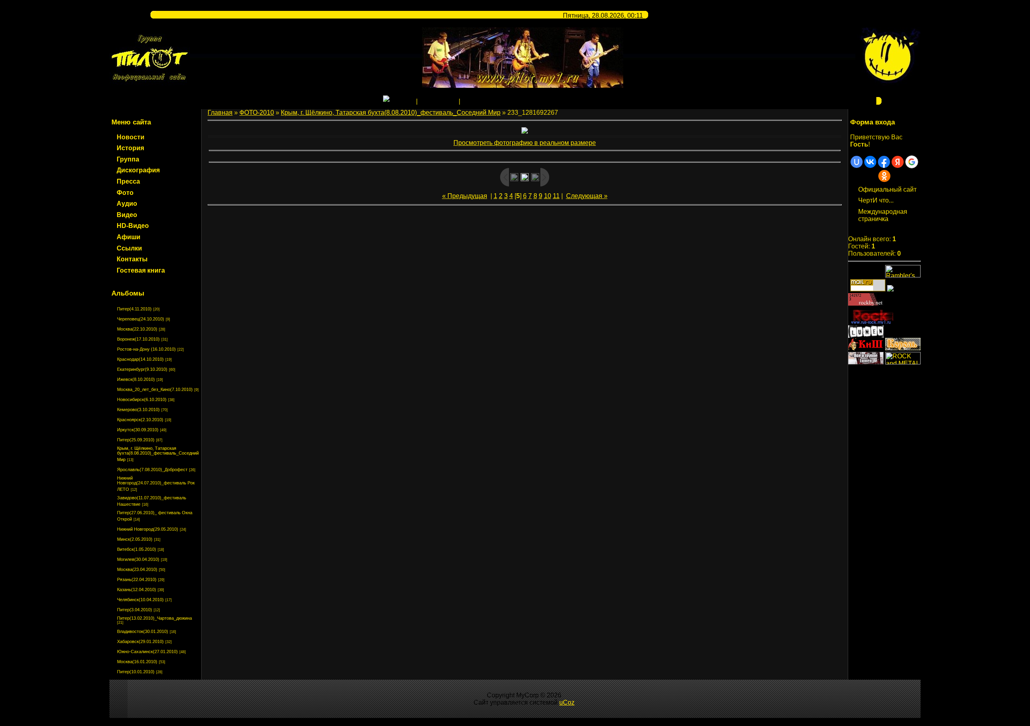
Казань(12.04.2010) (136, 589)
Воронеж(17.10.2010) (138, 339)
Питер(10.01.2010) (135, 671)
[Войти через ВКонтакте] (870, 162)
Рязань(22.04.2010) (137, 579)
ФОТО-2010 (256, 112)
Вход (469, 101)
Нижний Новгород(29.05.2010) (147, 529)
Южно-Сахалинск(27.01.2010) (147, 651)
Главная (401, 101)
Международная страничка (882, 215)
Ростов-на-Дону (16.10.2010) (146, 349)
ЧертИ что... (876, 200)
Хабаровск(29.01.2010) (140, 641)
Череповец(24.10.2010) (140, 318)
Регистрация (438, 101)
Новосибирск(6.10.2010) (142, 399)
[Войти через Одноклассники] (884, 176)
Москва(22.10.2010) (137, 329)
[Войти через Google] (911, 161)
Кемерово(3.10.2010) (138, 409)
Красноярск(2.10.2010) (140, 419)
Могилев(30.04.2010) (138, 559)
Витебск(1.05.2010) (136, 549)
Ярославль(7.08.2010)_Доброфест (152, 469)
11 (556, 195)
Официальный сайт (887, 189)
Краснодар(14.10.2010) (140, 359)
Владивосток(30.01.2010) (142, 631)
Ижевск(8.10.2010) (136, 379)
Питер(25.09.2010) (135, 439)
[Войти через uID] (857, 162)
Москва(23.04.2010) (137, 569)
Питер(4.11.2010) (134, 308)
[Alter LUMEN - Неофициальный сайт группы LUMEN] (866, 335)
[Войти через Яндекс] (898, 162)
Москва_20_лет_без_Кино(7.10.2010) (155, 389)
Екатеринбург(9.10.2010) (142, 369)
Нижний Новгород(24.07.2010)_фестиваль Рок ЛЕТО (156, 484)
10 (547, 195)
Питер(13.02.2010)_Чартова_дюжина (154, 618)
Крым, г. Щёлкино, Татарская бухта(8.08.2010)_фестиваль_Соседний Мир (158, 454)
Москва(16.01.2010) (137, 661)
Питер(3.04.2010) (134, 609)
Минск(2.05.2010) (134, 539)
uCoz (567, 702)
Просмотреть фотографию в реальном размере (524, 142)
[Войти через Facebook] (884, 162)
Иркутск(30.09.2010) (138, 429)
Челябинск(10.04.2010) (140, 599)
